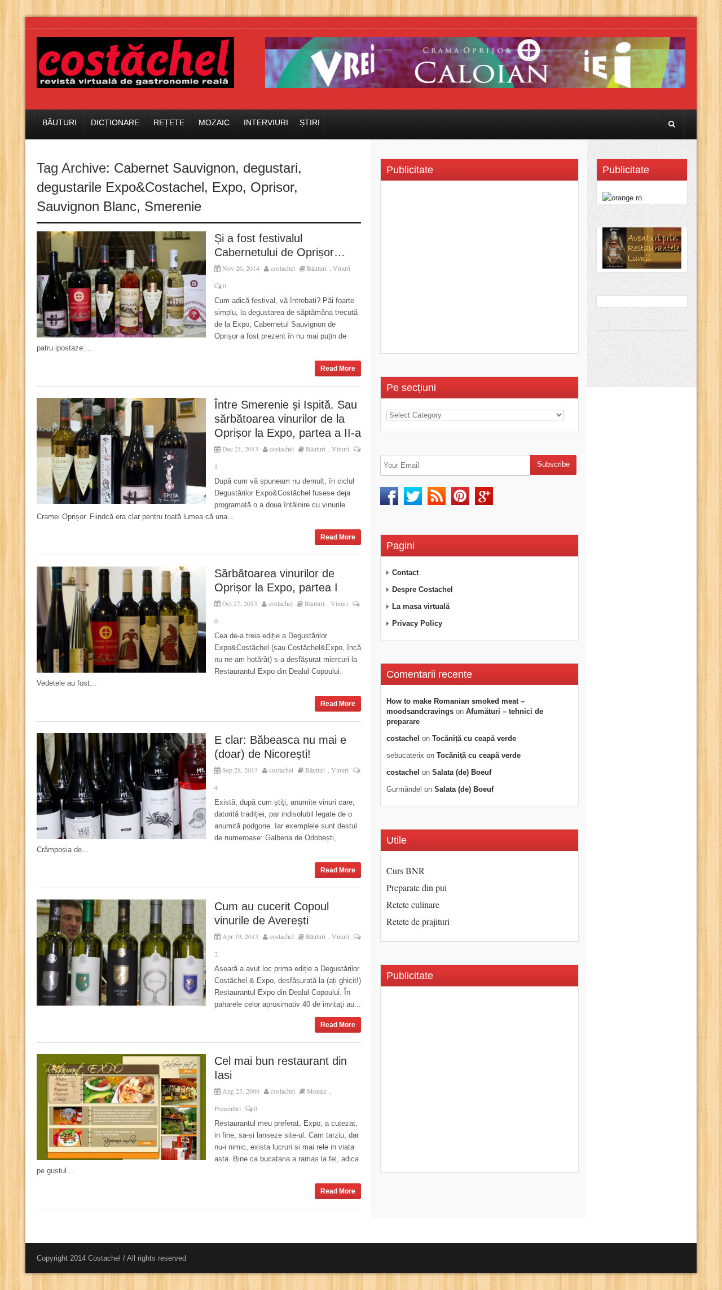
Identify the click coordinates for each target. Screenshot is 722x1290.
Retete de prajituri (418, 921)
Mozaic (214, 122)
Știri (310, 122)
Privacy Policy (417, 623)
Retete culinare (412, 904)
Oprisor (272, 187)
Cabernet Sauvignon (174, 167)
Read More (337, 368)
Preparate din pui (416, 887)
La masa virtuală (421, 606)
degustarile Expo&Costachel (120, 187)
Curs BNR (405, 870)
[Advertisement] (481, 271)
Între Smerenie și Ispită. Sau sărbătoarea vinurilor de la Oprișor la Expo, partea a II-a (287, 418)
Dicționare (115, 122)
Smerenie (172, 206)
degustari (270, 167)
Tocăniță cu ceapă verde (474, 738)
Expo (227, 187)
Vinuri (341, 268)
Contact (405, 572)
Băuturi (59, 122)
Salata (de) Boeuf (461, 772)
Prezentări (227, 1108)
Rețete (168, 122)
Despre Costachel (422, 589)
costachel (283, 268)
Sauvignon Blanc (87, 206)
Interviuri (266, 122)
